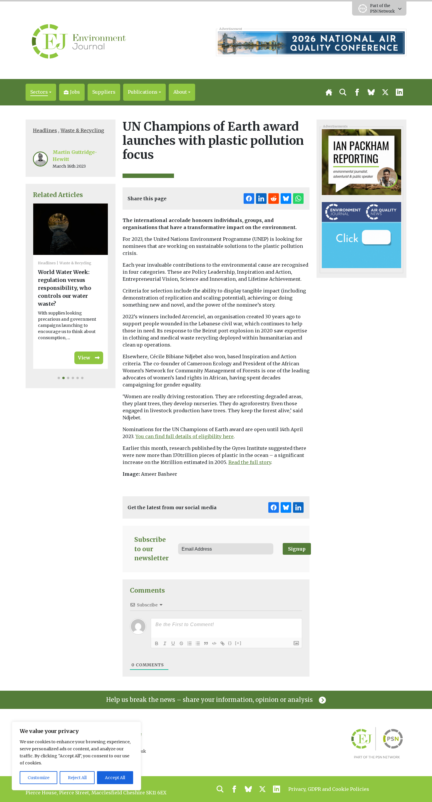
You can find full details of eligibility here (184, 436)
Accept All (115, 777)
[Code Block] (214, 643)
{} (230, 643)
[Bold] (157, 643)
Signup (297, 549)
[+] (238, 643)
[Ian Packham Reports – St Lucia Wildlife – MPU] (361, 162)
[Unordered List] (198, 643)
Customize (38, 777)
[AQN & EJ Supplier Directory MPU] (361, 235)
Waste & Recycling (82, 130)
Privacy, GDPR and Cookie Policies (328, 789)
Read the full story (249, 462)
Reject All (77, 777)
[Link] (222, 643)
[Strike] (181, 643)
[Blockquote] (206, 643)
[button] (41, 92)
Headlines (45, 130)
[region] (76, 756)
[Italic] (165, 643)
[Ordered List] (189, 643)
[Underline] (173, 643)
